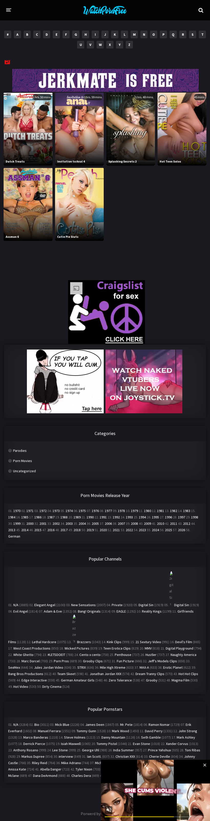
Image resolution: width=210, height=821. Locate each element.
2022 (129, 530)
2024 (155, 530)
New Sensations (83, 605)
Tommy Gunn (86, 731)
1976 (95, 510)
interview (66, 756)
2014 (24, 530)
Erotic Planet (173, 667)
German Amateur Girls (77, 680)
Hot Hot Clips (188, 673)
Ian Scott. (94, 756)
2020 (103, 530)
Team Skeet (66, 673)
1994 (142, 517)
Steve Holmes (75, 737)
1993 (129, 517)
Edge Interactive (34, 680)
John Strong (187, 731)
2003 (69, 523)
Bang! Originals (89, 611)
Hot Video (20, 686)
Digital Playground (179, 648)
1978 (121, 510)
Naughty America (183, 654)
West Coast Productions (31, 648)
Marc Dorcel (31, 661)
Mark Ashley (186, 737)
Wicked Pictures (77, 648)
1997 (181, 517)
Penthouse (123, 654)
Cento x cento (90, 654)
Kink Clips (114, 642)
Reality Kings (152, 611)
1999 (16, 523)
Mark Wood (120, 731)
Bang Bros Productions (25, 673)
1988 (64, 517)
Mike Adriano (71, 763)
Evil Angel (20, 611)
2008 (134, 523)
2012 (186, 523)
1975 (82, 510)
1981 (160, 510)
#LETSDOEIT (56, 654)
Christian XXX (125, 756)
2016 (51, 530)
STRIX (81, 667)
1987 (51, 517)
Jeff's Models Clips (162, 661)
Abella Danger (50, 769)
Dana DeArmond (45, 775)
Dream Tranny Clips (149, 673)
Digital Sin (146, 605)
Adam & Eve (53, 611)
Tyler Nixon (84, 769)
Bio (36, 724)
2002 (56, 523)
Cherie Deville (159, 756)
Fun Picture (125, 661)
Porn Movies (22, 460)
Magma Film (181, 680)
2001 (43, 523)
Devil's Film (183, 642)
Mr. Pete (126, 724)
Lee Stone (60, 750)
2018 (77, 530)
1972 (43, 510)
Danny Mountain (113, 737)
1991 (103, 517)
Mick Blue (62, 724)
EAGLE (121, 611)
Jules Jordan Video (48, 667)
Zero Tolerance (120, 680)
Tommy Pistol (107, 743)
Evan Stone (141, 743)
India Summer (123, 750)
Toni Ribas (192, 750)
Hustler (150, 654)
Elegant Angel (44, 605)
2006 (108, 523)
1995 (155, 517)
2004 (82, 523)
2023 (142, 530)
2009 (147, 523)
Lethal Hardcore (44, 642)
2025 (168, 530)
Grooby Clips (93, 661)
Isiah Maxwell (71, 743)
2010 (160, 523)
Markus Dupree (33, 756)
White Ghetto (23, 654)
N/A (15, 605)
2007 (121, 523)
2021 (116, 530)
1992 (116, 517)
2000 (30, 523)
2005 (95, 523)
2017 (64, 530)
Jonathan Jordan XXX (105, 673)
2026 (181, 530)
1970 (16, 510)
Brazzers (84, 642)
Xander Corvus (177, 743)
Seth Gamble (151, 737)
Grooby (152, 680)
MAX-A (144, 667)
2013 (11, 530)
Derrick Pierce (34, 743)
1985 (24, 517)
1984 (11, 517)
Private (117, 605)
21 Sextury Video (148, 642)
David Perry (154, 731)
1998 (194, 517)
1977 (108, 510)
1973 (56, 510)
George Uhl (90, 750)
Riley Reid (39, 763)
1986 (37, 517)
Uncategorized (24, 471)
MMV (148, 648)
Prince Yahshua (159, 750)
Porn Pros (61, 661)
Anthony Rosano (25, 750)
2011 (173, 523)
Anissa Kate (17, 769)
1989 (77, 517)
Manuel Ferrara (49, 731)
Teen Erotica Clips (117, 648)
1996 (168, 517)
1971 (30, 510)
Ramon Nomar (159, 724)
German (14, 536)
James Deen (94, 724)
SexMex (14, 667)
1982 (173, 510)
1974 (69, 510)
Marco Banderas (35, 737)
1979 (134, 510)
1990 (90, 517)
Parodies (20, 450)
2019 (90, 530)
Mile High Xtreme (112, 667)
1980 (147, 510)
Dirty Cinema (51, 686)
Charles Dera (81, 775)
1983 (186, 510)
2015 (37, 530)
